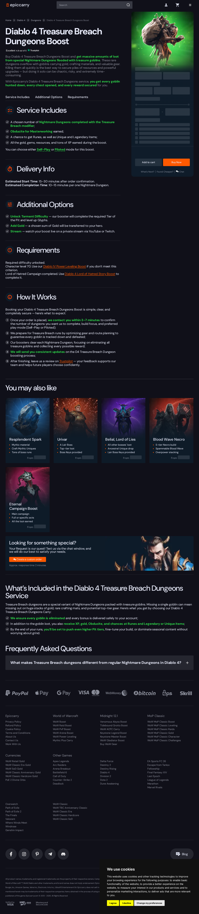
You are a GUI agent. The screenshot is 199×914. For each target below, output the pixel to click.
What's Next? (147, 171)
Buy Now (176, 162)
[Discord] (63, 854)
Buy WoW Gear (108, 744)
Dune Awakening (109, 783)
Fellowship (153, 768)
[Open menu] (190, 5)
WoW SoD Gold (14, 768)
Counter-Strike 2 (62, 780)
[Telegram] (50, 854)
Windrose (10, 826)
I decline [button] (126, 903)
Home (8, 20)
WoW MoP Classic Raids (161, 729)
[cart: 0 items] (177, 5)
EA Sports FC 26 (156, 761)
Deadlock (58, 783)
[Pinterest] (37, 854)
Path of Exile (12, 807)
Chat (181, 171)
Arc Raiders (59, 765)
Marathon (152, 783)
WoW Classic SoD (63, 819)
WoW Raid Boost (62, 725)
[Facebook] (11, 854)
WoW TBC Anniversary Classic (70, 807)
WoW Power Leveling (64, 736)
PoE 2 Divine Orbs (15, 780)
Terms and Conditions (17, 733)
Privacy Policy (13, 721)
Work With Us (13, 744)
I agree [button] (113, 903)
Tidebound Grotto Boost (114, 725)
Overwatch (11, 804)
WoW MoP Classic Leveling (162, 725)
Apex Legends (61, 761)
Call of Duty (59, 776)
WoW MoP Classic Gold (160, 733)
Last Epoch (153, 776)
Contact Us (11, 740)
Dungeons (36, 20)
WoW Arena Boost (63, 733)
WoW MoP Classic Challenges (164, 740)
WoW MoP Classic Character (163, 736)
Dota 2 (104, 780)
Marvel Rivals (154, 787)
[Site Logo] (17, 5)
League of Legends (158, 780)
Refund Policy (13, 725)
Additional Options (48, 97)
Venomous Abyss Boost (113, 721)
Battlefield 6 (60, 772)
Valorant (10, 819)
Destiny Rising (108, 768)
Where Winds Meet (16, 822)
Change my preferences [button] (149, 903)
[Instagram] (24, 854)
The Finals (11, 815)
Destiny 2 (105, 765)
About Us (10, 736)
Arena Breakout (61, 768)
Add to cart (148, 162)
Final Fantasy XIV (157, 772)
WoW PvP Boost (62, 729)
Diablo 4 (21, 20)
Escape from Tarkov (158, 765)
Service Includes (17, 97)
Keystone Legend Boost (113, 733)
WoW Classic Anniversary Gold (23, 772)
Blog (185, 854)
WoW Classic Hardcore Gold (21, 776)
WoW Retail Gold (15, 761)
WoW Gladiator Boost (112, 740)
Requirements (78, 97)
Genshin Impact (14, 830)
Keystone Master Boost (113, 736)
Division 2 (105, 776)
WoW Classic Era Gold (18, 765)
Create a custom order (29, 559)
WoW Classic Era (62, 811)
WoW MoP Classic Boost (161, 721)
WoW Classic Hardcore (66, 815)
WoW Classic (60, 804)
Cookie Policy (13, 729)
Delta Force (106, 761)
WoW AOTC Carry (110, 729)
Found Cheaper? (165, 171)
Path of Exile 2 (13, 811)
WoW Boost (59, 721)
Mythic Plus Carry (63, 740)
